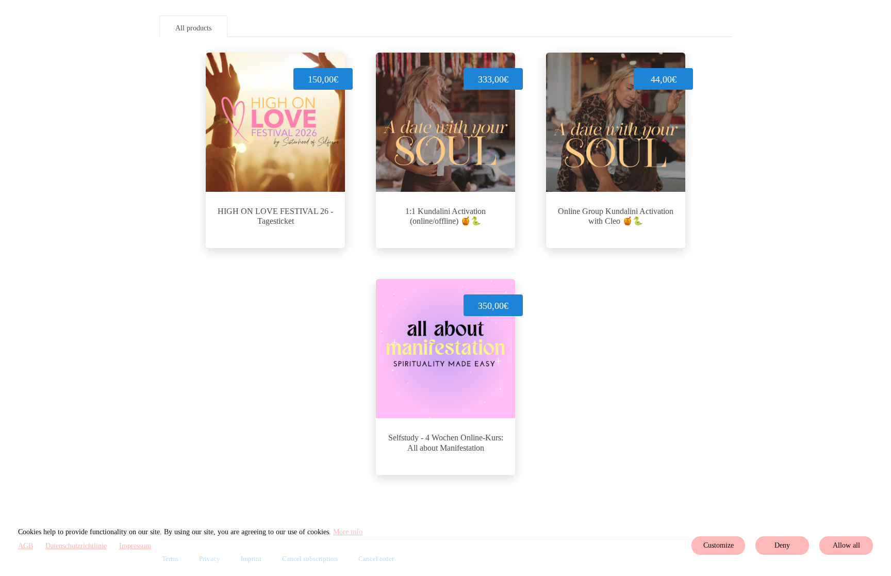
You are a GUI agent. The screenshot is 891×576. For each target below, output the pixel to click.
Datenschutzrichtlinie (76, 546)
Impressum (135, 546)
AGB (25, 546)
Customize (718, 545)
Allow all (846, 545)
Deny (782, 545)
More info (347, 532)
